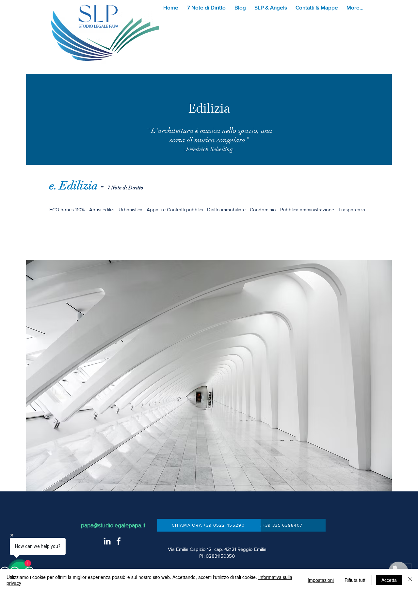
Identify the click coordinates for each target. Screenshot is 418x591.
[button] (207, 7)
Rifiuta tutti (355, 580)
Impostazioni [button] (321, 580)
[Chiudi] (410, 580)
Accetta (389, 580)
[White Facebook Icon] (118, 541)
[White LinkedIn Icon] (107, 541)
